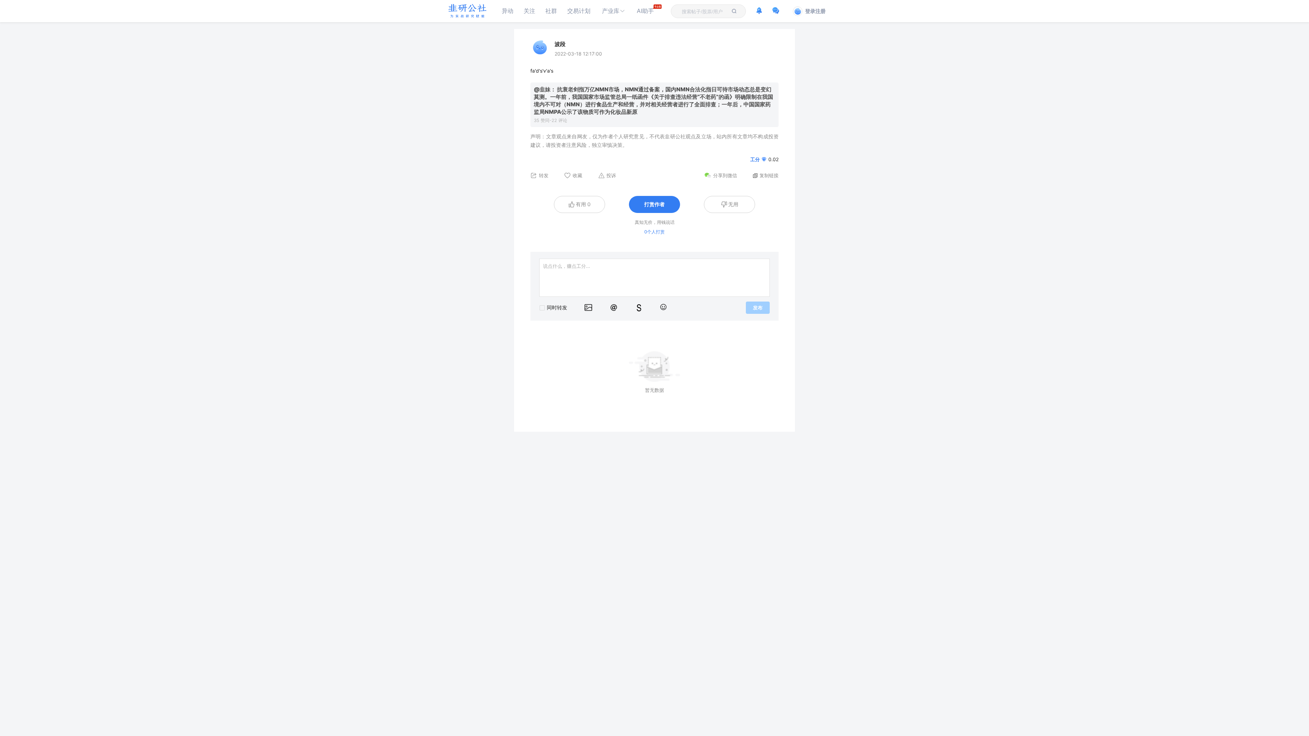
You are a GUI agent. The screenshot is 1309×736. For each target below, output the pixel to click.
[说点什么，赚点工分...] (654, 277)
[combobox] (704, 11)
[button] (614, 11)
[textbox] (704, 11)
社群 (551, 10)
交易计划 (578, 10)
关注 (529, 10)
